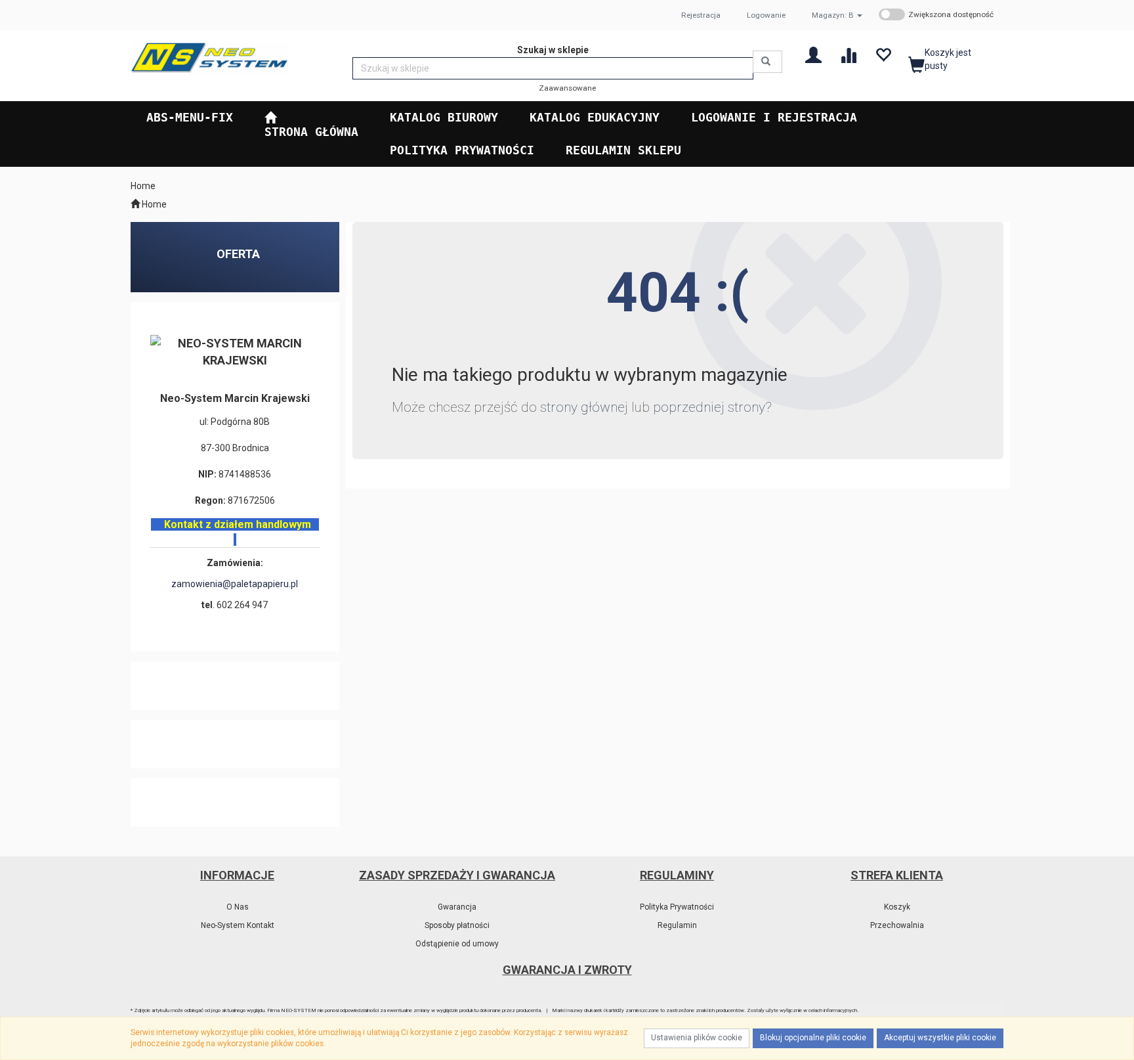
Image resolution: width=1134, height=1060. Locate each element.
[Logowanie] (813, 54)
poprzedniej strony (709, 407)
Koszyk (897, 907)
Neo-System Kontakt (237, 925)
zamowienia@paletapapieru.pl (234, 584)
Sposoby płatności (457, 925)
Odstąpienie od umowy (457, 943)
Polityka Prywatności (677, 907)
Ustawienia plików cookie (696, 1037)
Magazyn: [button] (833, 15)
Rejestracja (701, 15)
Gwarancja (457, 907)
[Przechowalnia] (883, 54)
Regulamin (677, 925)
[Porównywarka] (848, 54)
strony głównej (584, 407)
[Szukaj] (767, 62)
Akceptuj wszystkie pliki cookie (940, 1037)
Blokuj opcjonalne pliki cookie (813, 1037)
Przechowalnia (897, 925)
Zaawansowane (567, 88)
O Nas (237, 907)
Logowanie (766, 15)
